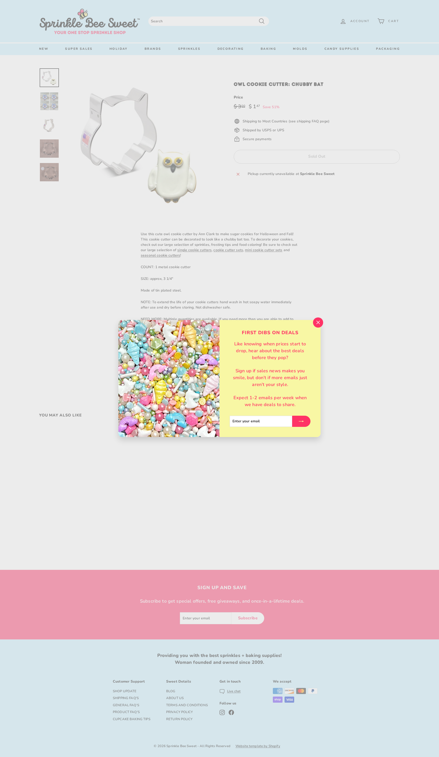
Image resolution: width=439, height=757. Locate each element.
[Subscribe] (301, 421)
